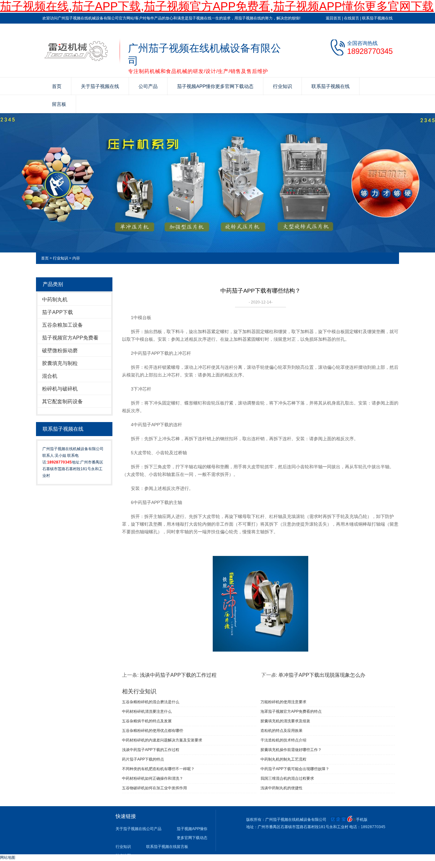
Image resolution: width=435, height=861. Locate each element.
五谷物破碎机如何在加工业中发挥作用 (154, 788)
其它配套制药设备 (62, 401)
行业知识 (282, 86)
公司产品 (148, 86)
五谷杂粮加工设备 (62, 325)
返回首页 (333, 18)
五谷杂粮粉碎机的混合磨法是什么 (150, 702)
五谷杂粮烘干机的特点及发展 (147, 721)
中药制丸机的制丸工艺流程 (283, 759)
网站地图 (7, 857)
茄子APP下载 (57, 312)
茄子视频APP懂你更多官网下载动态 (215, 86)
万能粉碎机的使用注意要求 (283, 702)
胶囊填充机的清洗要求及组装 (285, 721)
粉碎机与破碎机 (60, 388)
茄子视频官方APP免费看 (70, 337)
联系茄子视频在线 (377, 18)
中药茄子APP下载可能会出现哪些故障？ (294, 769)
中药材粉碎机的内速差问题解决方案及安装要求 (162, 740)
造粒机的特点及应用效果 (281, 730)
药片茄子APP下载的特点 (143, 759)
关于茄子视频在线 (100, 86)
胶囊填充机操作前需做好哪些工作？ (291, 750)
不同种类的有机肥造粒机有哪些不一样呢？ (158, 769)
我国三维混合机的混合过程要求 (287, 778)
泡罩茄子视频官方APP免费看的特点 (291, 711)
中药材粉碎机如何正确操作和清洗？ (152, 778)
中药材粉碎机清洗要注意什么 (147, 711)
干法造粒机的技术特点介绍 (283, 740)
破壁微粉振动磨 (60, 350)
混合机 (49, 376)
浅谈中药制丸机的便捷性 (281, 788)
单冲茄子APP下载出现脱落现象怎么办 (321, 675)
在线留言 (351, 18)
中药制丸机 (55, 299)
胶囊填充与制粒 (60, 363)
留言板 (59, 104)
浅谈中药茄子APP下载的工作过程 (178, 675)
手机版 (361, 819)
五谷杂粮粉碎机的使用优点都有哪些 (152, 730)
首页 (56, 86)
